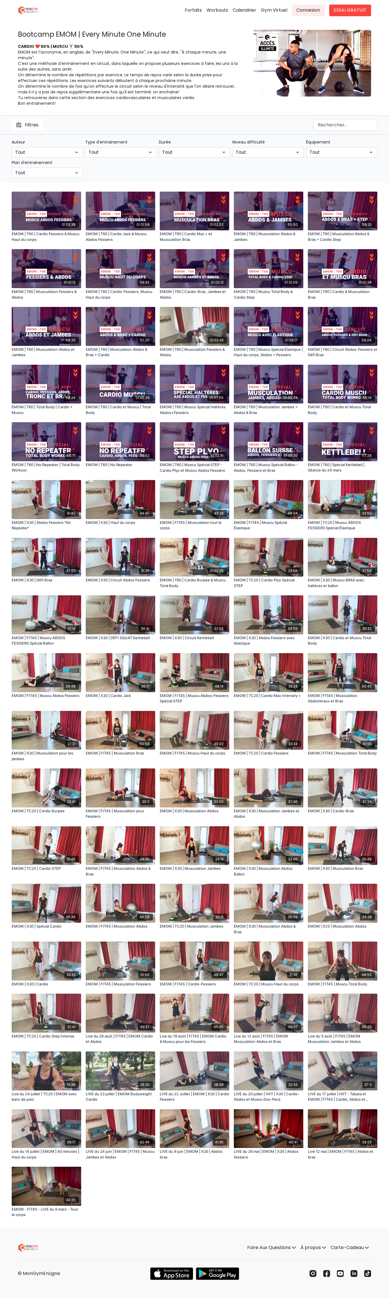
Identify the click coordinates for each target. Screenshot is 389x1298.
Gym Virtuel (274, 10)
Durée (165, 142)
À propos (311, 1247)
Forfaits (193, 10)
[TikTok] (367, 1273)
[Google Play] (217, 1273)
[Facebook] (326, 1273)
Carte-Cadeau (348, 1247)
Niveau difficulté (248, 142)
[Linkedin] (354, 1273)
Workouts (217, 10)
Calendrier (244, 10)
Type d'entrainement (106, 142)
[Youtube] (340, 1273)
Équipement (318, 142)
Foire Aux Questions (269, 1247)
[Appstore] (171, 1273)
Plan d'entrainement (32, 162)
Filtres (31, 125)
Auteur (18, 142)
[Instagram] (313, 1273)
